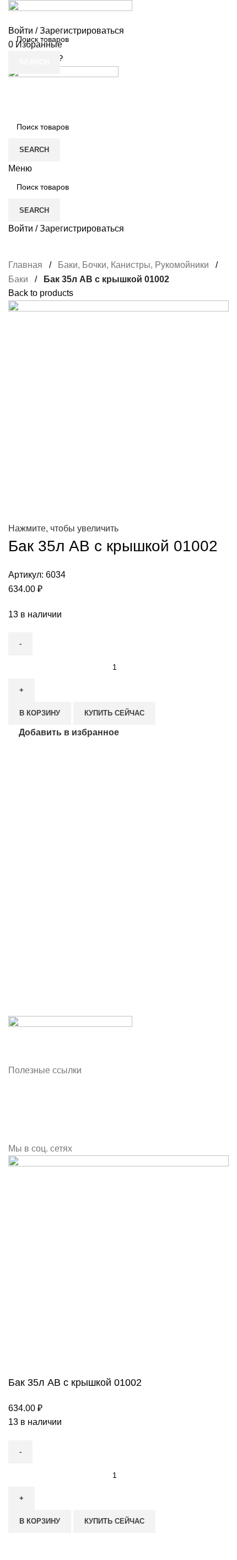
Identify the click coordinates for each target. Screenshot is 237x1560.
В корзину (39, 1521)
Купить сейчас (114, 1521)
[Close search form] (14, 14)
